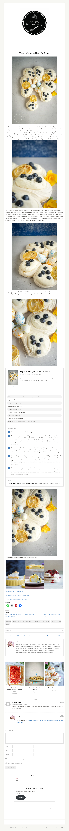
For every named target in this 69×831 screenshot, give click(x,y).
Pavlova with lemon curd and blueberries (17, 595)
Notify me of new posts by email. (15, 763)
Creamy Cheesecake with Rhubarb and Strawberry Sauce (19, 636)
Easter (19, 621)
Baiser (14, 621)
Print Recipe (13, 386)
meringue (37, 621)
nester (47, 621)
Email (7, 750)
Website (7, 754)
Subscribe (21, 797)
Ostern (53, 621)
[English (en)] (17, 778)
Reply (62, 702)
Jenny (21, 642)
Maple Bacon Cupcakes (54, 688)
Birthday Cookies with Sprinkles (34, 688)
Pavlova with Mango (29, 614)
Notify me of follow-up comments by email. (17, 759)
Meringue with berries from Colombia (16, 599)
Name (7, 746)
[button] (15, 574)
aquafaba (8, 621)
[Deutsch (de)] (17, 780)
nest (43, 621)
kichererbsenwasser (28, 621)
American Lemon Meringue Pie (14, 591)
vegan (7, 624)
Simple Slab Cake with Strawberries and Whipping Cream (14, 689)
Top (62, 827)
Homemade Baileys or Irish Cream (55, 636)
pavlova (59, 621)
